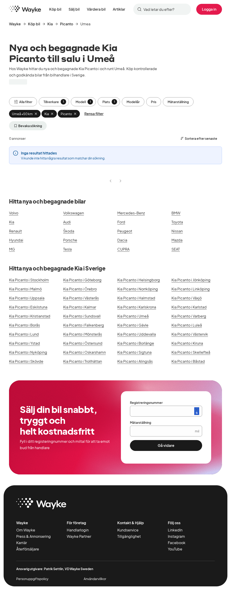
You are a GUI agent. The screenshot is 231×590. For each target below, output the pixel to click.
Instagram (176, 536)
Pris (153, 102)
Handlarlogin (78, 530)
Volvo (13, 213)
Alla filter (25, 102)
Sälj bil (74, 9)
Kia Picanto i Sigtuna (134, 352)
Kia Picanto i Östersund (82, 343)
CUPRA (123, 249)
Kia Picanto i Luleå (186, 325)
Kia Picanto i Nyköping (28, 352)
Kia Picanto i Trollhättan (82, 361)
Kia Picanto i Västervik (189, 334)
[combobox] (162, 9)
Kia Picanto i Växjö (186, 298)
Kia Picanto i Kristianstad (29, 316)
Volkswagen (73, 213)
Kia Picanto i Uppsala (26, 298)
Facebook (176, 542)
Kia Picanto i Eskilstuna (28, 307)
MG (12, 249)
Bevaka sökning (30, 126)
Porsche (70, 240)
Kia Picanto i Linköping (190, 289)
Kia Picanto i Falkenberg (83, 325)
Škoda (68, 231)
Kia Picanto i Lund (24, 334)
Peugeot (124, 231)
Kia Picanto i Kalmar (79, 307)
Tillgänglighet (129, 536)
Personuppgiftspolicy (32, 579)
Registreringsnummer (146, 402)
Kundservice (128, 530)
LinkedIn (175, 530)
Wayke (15, 23)
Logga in (209, 9)
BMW (175, 213)
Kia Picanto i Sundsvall (82, 316)
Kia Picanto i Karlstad (189, 307)
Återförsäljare (27, 549)
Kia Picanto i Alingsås (135, 361)
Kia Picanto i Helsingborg (138, 279)
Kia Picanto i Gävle (132, 325)
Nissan (177, 231)
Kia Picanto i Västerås (81, 298)
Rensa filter (94, 113)
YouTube (175, 549)
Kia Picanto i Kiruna (187, 343)
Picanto (66, 23)
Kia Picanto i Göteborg (82, 279)
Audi (67, 222)
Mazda (176, 240)
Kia (50, 23)
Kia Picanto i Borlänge (135, 343)
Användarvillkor (95, 579)
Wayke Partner (79, 536)
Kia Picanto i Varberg (188, 316)
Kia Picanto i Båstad (188, 361)
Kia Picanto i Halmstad (136, 298)
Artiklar (119, 9)
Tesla (67, 249)
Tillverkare (54, 102)
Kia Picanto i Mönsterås (82, 334)
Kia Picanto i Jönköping (190, 279)
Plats (108, 102)
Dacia (122, 240)
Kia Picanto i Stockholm (29, 279)
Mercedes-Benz (131, 213)
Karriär (21, 542)
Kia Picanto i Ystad (24, 343)
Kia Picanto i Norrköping (137, 289)
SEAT (175, 249)
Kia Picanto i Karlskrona (136, 307)
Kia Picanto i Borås (24, 325)
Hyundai (16, 240)
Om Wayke (25, 530)
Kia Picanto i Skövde (26, 361)
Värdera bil (96, 9)
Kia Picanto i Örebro (80, 289)
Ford (121, 222)
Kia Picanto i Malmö (25, 289)
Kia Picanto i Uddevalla (136, 334)
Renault (15, 231)
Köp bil (55, 9)
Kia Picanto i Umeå (133, 316)
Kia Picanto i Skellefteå (190, 352)
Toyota (177, 222)
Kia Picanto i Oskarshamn (84, 352)
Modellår (133, 102)
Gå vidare (166, 445)
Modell (83, 102)
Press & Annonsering (33, 536)
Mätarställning (178, 102)
